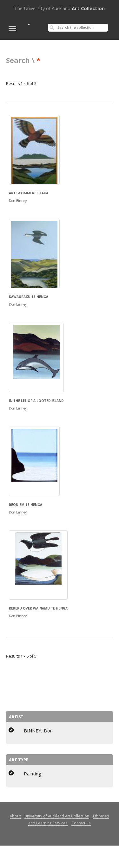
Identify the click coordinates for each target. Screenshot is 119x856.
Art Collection (59, 8)
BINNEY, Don (38, 730)
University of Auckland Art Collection (56, 815)
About (15, 815)
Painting (32, 773)
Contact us (81, 822)
